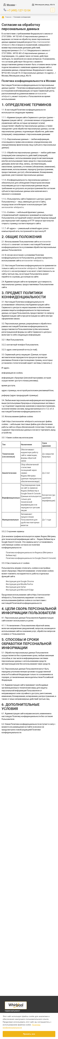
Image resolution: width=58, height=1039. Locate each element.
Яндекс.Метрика (28, 476)
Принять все (29, 1034)
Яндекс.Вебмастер (29, 491)
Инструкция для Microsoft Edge (20, 590)
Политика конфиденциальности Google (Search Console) (31, 558)
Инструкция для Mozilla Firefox (19, 584)
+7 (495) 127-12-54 (18, 10)
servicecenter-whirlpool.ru (13, 207)
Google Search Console (31, 493)
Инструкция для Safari (16, 587)
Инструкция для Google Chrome (20, 581)
